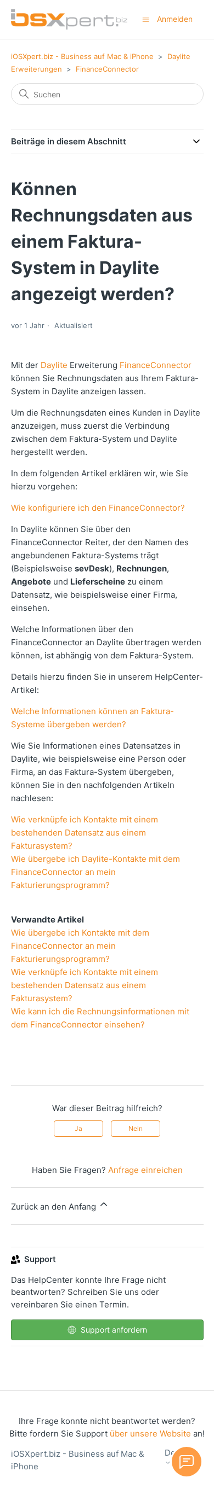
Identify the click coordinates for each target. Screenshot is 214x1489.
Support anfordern (114, 1329)
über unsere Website (150, 1433)
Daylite (54, 365)
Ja (78, 1128)
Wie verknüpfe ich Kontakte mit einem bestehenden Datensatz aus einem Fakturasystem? (84, 832)
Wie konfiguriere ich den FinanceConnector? (98, 508)
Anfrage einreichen (145, 1170)
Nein (135, 1128)
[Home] (69, 19)
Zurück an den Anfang (54, 1206)
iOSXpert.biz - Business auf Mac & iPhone (82, 56)
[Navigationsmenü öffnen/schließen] (145, 19)
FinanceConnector (107, 69)
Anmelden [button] (175, 19)
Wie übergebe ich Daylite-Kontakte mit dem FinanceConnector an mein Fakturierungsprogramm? (95, 872)
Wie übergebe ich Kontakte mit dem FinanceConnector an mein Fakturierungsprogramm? (80, 945)
